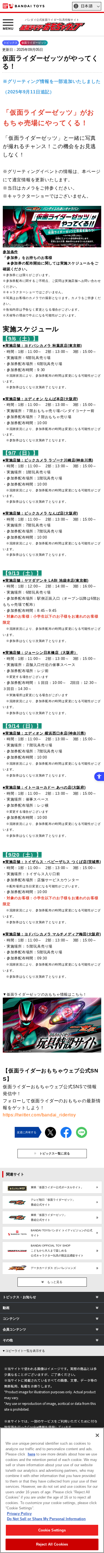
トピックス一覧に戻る (54, 1153)
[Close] (97, 1435)
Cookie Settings (52, 1530)
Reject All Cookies (52, 1544)
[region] (52, 1490)
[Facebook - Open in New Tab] (66, 1127)
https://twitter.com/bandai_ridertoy (39, 1115)
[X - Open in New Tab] (50, 1127)
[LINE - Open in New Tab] (81, 1127)
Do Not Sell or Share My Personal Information (46, 1519)
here (31, 1454)
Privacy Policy (19, 1514)
